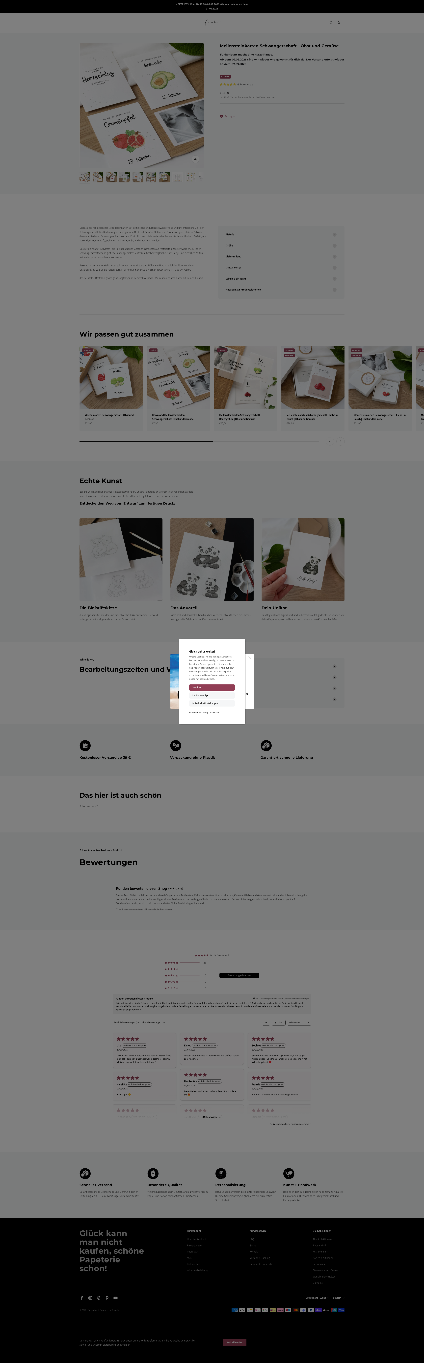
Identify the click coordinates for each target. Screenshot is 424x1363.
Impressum (214, 712)
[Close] (250, 658)
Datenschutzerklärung (198, 712)
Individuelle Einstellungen (205, 703)
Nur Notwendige (200, 695)
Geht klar (196, 687)
